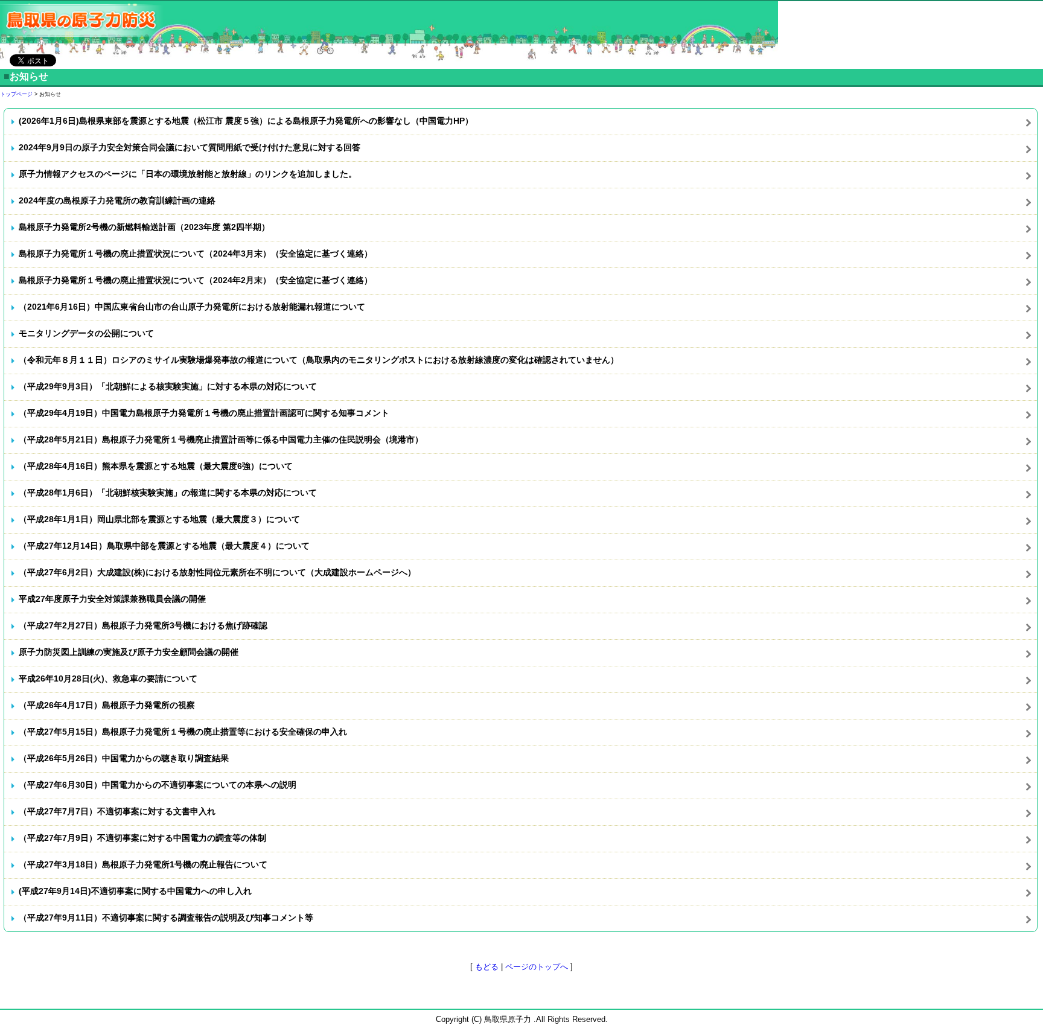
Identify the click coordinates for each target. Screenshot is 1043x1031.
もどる (487, 966)
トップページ (16, 94)
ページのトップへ (536, 966)
